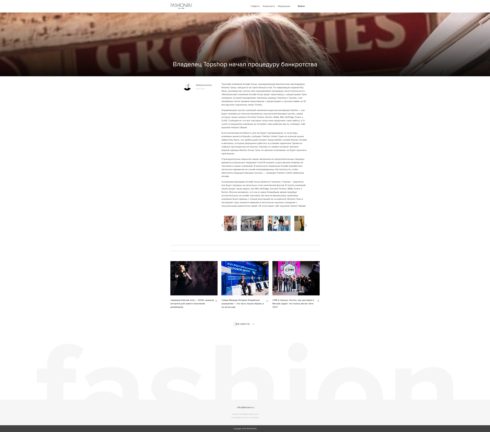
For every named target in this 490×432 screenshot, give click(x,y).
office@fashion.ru (245, 407)
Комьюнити (269, 6)
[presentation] (222, 223)
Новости (255, 6)
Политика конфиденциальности (245, 414)
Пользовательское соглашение (245, 417)
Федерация (284, 6)
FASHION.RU (252, 429)
